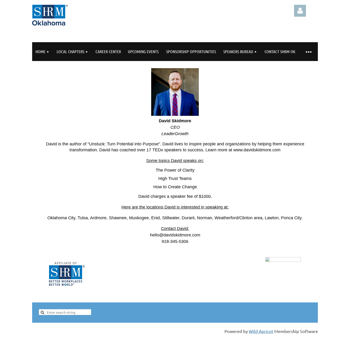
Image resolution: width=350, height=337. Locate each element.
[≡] (308, 51)
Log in (300, 11)
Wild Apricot (261, 331)
